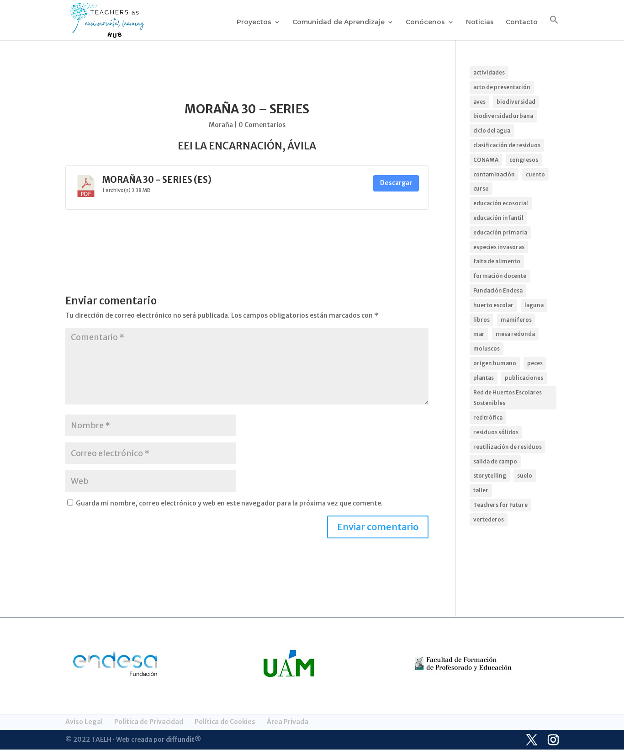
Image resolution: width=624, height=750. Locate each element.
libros (481, 319)
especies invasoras (498, 247)
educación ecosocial (500, 203)
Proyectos (254, 22)
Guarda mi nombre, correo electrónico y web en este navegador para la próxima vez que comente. (229, 503)
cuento (535, 174)
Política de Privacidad (148, 722)
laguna (534, 305)
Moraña (221, 125)
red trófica (487, 417)
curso (481, 188)
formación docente (499, 275)
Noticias (480, 22)
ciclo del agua (491, 130)
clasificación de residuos (506, 145)
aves (479, 101)
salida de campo (495, 461)
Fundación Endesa (498, 290)
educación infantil (498, 217)
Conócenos (425, 22)
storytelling (489, 475)
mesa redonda (515, 333)
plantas (483, 377)
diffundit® (183, 739)
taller (480, 490)
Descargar (396, 183)
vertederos (488, 519)
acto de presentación (501, 87)
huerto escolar (493, 305)
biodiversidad (516, 101)
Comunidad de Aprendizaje (338, 22)
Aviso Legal (84, 722)
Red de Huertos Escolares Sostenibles (507, 398)
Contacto (522, 22)
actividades (489, 72)
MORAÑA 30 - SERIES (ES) (157, 180)
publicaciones (524, 377)
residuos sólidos (495, 432)
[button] (554, 27)
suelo (524, 475)
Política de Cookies (225, 722)
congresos (523, 159)
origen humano (494, 363)
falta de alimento (496, 261)
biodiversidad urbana (503, 115)
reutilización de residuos (507, 446)
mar (479, 333)
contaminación (494, 174)
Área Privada (287, 722)
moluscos (486, 348)
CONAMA (485, 159)
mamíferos (516, 319)
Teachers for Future (500, 504)
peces (535, 363)
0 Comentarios (262, 125)
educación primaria (500, 232)
